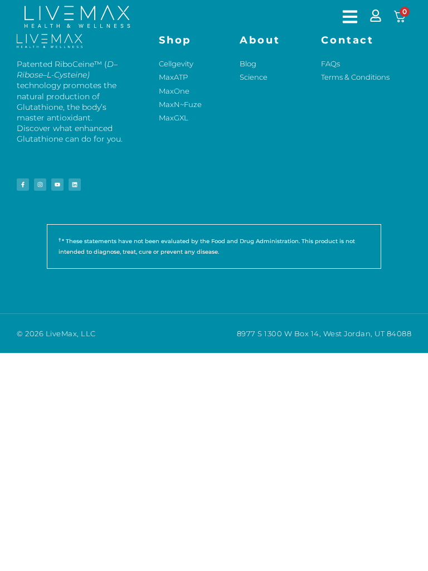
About (260, 40)
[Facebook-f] (23, 184)
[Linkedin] (75, 184)
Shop (175, 40)
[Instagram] (40, 184)
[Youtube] (57, 184)
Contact (347, 40)
